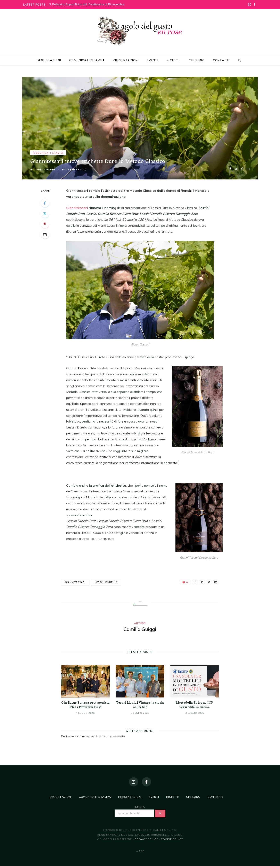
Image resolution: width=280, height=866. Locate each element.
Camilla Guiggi (45, 169)
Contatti (221, 60)
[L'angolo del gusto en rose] (140, 31)
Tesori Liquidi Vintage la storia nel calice (140, 705)
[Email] (248, 168)
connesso (83, 736)
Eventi (152, 60)
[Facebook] (230, 168)
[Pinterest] (242, 168)
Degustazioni (49, 60)
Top (141, 851)
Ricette (174, 60)
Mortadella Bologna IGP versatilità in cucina (194, 705)
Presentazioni (126, 60)
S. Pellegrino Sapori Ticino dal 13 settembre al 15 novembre (86, 4)
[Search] (238, 60)
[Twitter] (236, 168)
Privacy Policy (146, 839)
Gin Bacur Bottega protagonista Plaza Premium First (85, 705)
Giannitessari (77, 208)
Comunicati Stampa (87, 60)
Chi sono (197, 60)
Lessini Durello (106, 582)
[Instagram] (133, 781)
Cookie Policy (172, 839)
